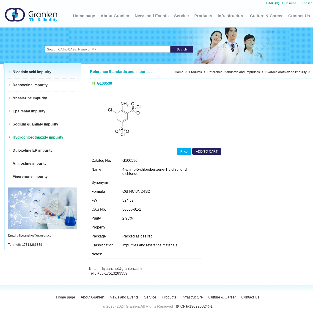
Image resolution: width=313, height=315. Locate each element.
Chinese (290, 3)
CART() (272, 3)
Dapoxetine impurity (30, 85)
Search (182, 49)
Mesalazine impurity (30, 98)
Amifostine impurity (30, 163)
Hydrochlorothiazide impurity (38, 137)
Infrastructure (231, 16)
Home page (84, 16)
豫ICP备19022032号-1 (194, 306)
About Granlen (115, 16)
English (307, 3)
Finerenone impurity (30, 176)
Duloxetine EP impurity (32, 150)
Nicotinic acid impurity (32, 72)
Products (203, 16)
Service (181, 16)
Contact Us (299, 16)
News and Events (152, 16)
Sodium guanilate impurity (35, 124)
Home (179, 72)
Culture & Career (266, 16)
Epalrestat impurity (29, 111)
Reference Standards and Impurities (233, 72)
